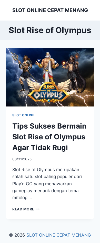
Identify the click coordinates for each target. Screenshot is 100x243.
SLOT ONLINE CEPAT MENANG (58, 235)
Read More (26, 209)
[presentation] (50, 77)
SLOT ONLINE (23, 115)
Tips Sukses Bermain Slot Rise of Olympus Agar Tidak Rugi (49, 137)
